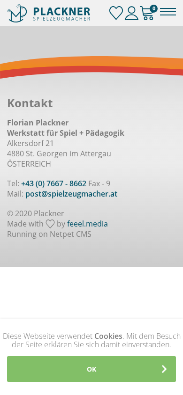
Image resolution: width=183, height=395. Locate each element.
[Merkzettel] (116, 13)
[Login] (131, 13)
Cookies (108, 336)
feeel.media (87, 224)
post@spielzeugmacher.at (71, 194)
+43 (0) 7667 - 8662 (53, 183)
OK (91, 369)
